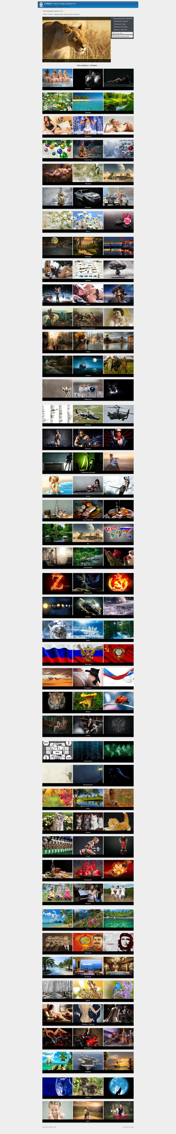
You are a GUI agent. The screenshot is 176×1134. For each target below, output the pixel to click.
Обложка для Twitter (120, 24)
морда (66, 14)
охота (61, 14)
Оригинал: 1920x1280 (120, 29)
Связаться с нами (128, 1127)
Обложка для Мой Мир (121, 27)
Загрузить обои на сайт (49, 1127)
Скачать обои (118, 33)
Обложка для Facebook (121, 21)
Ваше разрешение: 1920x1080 (123, 18)
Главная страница (50, 6)
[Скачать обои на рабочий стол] (76, 62)
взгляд (71, 14)
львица (56, 14)
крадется (77, 14)
